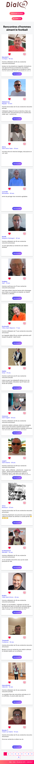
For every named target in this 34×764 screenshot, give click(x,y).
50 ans (11, 507)
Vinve (3, 506)
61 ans (9, 373)
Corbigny (5, 58)
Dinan (3, 373)
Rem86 (4, 236)
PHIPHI (4, 371)
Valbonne (5, 687)
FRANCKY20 (6, 102)
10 (18, 757)
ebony (4, 147)
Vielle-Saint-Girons (7, 597)
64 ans (12, 193)
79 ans (8, 283)
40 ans (18, 238)
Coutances (5, 642)
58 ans (16, 148)
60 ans (11, 58)
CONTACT (30, 762)
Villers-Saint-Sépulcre (8, 328)
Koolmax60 (5, 326)
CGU (14, 762)
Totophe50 (5, 640)
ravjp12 (4, 461)
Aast (3, 283)
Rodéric (4, 595)
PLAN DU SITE (21, 762)
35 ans (11, 552)
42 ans (11, 687)
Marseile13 (5, 57)
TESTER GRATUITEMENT (17, 13)
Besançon (5, 507)
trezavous (5, 416)
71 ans (18, 328)
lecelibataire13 (6, 550)
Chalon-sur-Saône (7, 732)
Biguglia (4, 103)
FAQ (10, 762)
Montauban (5, 193)
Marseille (4, 552)
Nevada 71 (5, 730)
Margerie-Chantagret (8, 238)
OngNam (4, 281)
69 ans (13, 462)
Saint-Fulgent (6, 417)
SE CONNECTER (17, 18)
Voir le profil (17, 74)
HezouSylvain (6, 685)
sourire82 (5, 192)
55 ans (16, 732)
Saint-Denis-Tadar (7, 148)
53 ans (10, 103)
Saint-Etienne (6, 462)
